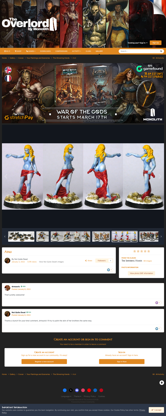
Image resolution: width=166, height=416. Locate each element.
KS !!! (8, 51)
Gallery (99, 51)
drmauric (16, 286)
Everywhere (150, 51)
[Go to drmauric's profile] (7, 288)
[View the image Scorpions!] (21, 236)
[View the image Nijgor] (70, 236)
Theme (77, 396)
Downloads (45, 51)
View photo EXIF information (141, 273)
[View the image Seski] (42, 236)
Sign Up (156, 43)
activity (76, 51)
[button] (5, 236)
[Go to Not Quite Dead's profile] (7, 260)
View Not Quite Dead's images (51, 262)
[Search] (161, 51)
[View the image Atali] (124, 236)
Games (31, 51)
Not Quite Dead (21, 259)
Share (89, 261)
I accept (157, 410)
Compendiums (61, 51)
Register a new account (44, 362)
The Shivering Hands (132, 260)
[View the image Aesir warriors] (101, 236)
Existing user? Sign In (137, 43)
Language (65, 396)
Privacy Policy (90, 396)
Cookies (101, 396)
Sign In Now (122, 362)
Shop (19, 51)
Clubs (88, 51)
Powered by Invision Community (83, 402)
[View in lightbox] (83, 176)
